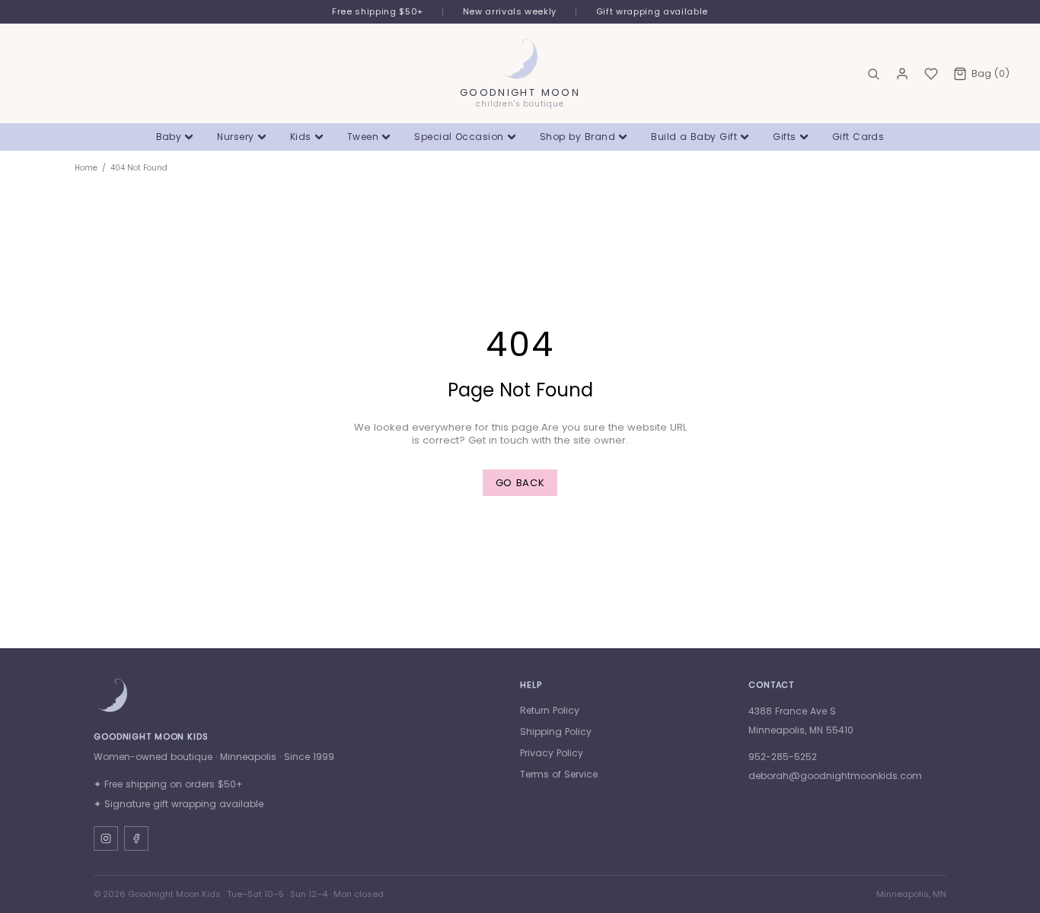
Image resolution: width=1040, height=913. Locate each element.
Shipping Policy (556, 731)
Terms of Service (559, 774)
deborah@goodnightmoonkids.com (835, 775)
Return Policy (549, 710)
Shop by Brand (577, 136)
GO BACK (520, 483)
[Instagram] (106, 838)
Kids (300, 136)
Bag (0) (990, 73)
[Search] (873, 74)
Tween (362, 136)
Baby (169, 136)
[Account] (902, 74)
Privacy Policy (551, 752)
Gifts (784, 136)
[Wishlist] (931, 74)
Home (86, 167)
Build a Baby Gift (694, 136)
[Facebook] (136, 838)
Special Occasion (459, 136)
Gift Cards (858, 136)
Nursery (235, 136)
